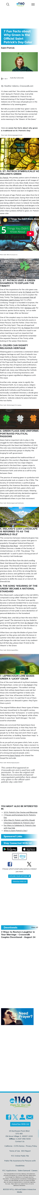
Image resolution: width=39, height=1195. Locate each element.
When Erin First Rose (9, 546)
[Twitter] (29, 864)
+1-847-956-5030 (23, 1139)
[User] (22, 1118)
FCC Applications (9, 1170)
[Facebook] (10, 864)
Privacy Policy (31, 1146)
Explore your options (18, 876)
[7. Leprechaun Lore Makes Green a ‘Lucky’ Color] (19, 664)
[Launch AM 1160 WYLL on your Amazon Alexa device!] (19, 856)
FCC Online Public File (20, 1156)
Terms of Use (14, 1151)
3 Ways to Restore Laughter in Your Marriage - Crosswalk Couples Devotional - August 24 (18, 934)
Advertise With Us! (19, 881)
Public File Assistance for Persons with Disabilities (20, 1163)
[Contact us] (28, 1117)
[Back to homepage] (20, 4)
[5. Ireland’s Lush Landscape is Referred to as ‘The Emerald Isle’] (19, 517)
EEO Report (26, 1151)
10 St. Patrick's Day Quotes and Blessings (20, 812)
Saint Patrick (8, 48)
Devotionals (10, 927)
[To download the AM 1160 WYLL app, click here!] (10, 849)
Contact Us (19, 1141)
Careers (34, 1170)
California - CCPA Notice (14, 1146)
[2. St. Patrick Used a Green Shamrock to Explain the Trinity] (19, 268)
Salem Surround (24, 1170)
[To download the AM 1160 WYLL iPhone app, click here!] (29, 849)
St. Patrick (4, 177)
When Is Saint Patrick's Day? (15, 830)
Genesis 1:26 (30, 308)
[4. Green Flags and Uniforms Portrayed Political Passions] (19, 419)
